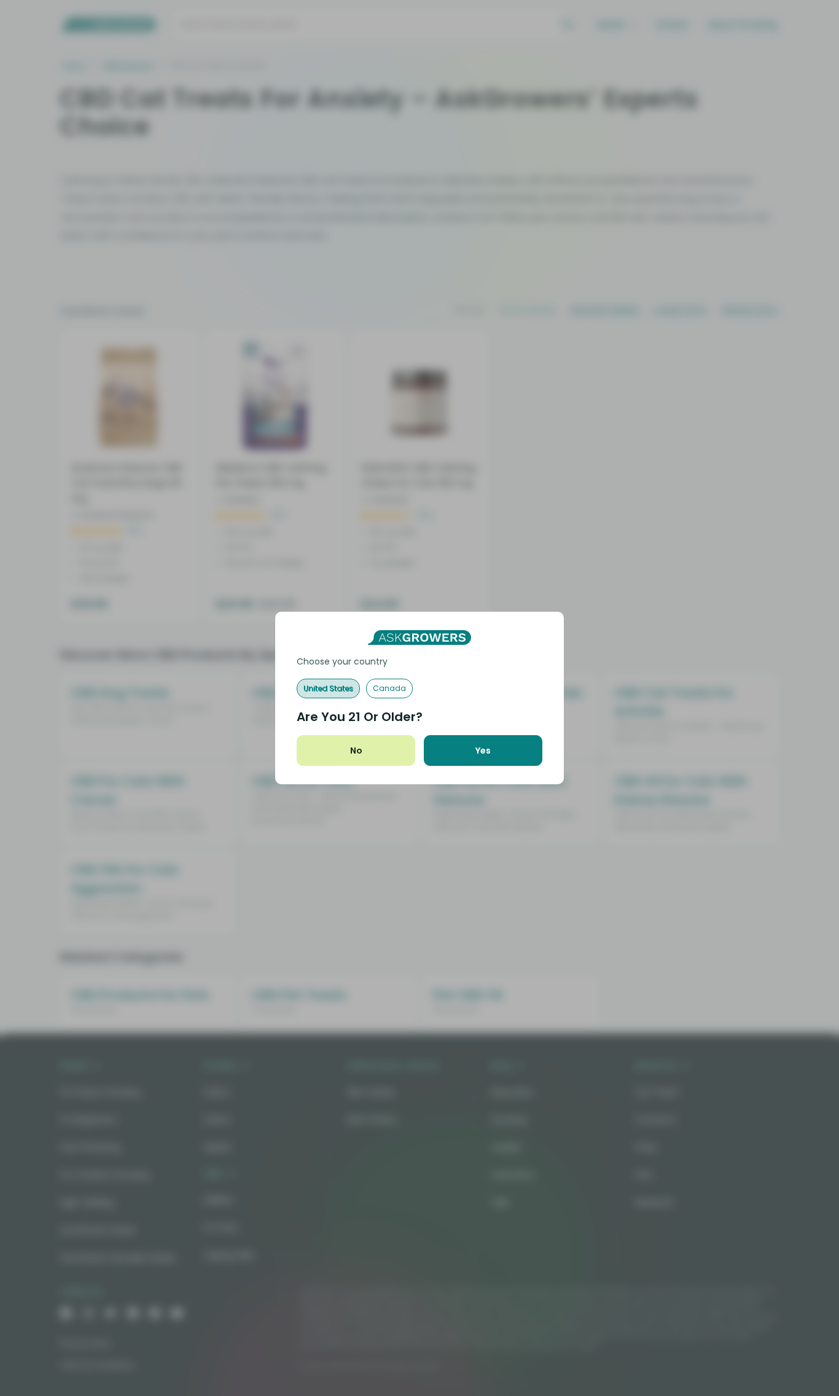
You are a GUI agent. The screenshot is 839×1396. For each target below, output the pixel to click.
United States (328, 688)
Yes (483, 750)
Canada (389, 688)
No (356, 750)
